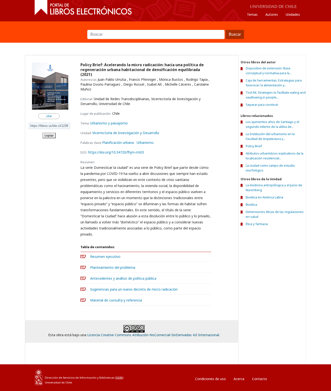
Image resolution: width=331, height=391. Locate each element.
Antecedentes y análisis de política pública (123, 278)
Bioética (251, 204)
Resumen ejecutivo (105, 256)
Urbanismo (145, 142)
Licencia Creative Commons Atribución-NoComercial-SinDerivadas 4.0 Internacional (153, 335)
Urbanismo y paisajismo (109, 123)
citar (49, 116)
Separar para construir (262, 105)
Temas (252, 14)
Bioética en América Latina (264, 197)
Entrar (281, 377)
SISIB (119, 377)
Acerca (239, 378)
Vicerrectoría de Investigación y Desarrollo (125, 132)
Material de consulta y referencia (116, 300)
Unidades (293, 14)
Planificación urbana (118, 142)
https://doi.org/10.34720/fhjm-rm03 (116, 152)
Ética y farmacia (257, 224)
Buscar (165, 27)
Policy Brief (254, 146)
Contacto (259, 378)
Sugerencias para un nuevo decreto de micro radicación (134, 289)
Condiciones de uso (210, 378)
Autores (271, 14)
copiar (49, 135)
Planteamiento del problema (112, 267)
